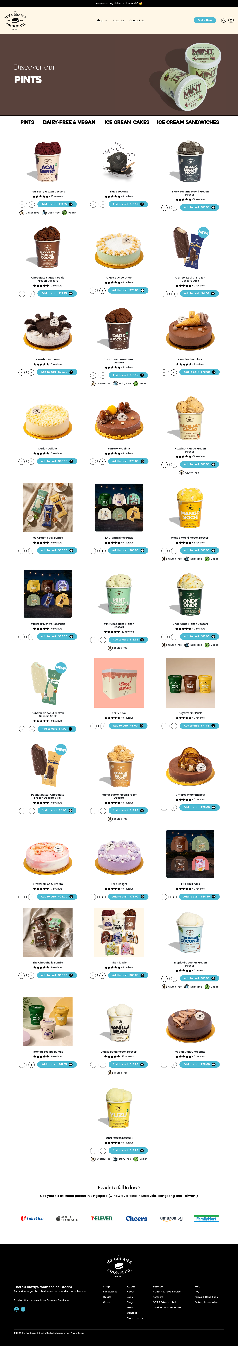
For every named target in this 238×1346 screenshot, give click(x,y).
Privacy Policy (77, 1333)
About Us (118, 20)
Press (130, 1308)
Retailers (158, 1297)
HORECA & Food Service (167, 1292)
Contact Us (137, 20)
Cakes (107, 1302)
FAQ (196, 1292)
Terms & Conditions (206, 1297)
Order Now (205, 20)
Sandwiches (110, 1292)
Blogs (130, 1302)
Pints (27, 122)
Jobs (130, 1297)
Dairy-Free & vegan (69, 122)
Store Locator (135, 1318)
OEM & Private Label (164, 1302)
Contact (132, 1313)
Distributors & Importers (167, 1308)
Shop (100, 20)
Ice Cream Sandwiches (188, 122)
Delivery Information (206, 1302)
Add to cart (54, 204)
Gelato (107, 1297)
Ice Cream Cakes (126, 122)
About (130, 1292)
